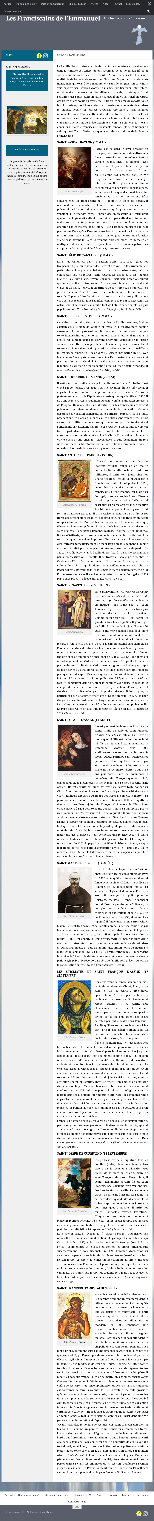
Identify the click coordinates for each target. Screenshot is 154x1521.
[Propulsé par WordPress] (28, 1512)
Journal (118, 3)
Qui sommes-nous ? (26, 3)
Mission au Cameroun (52, 3)
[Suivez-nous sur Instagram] (45, 55)
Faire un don (133, 3)
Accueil (7, 3)
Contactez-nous (12, 11)
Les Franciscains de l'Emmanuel (53, 18)
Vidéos (105, 3)
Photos (94, 3)
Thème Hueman (47, 1512)
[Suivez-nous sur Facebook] (39, 55)
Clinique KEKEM (77, 3)
